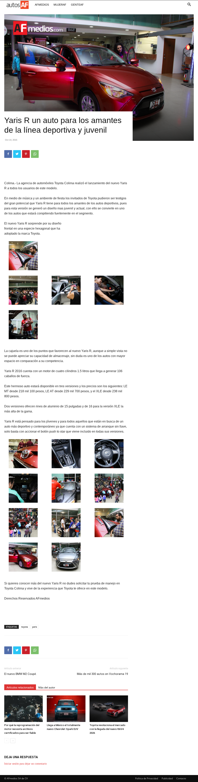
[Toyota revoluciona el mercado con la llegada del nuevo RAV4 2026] (109, 708)
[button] (189, 5)
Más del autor (46, 687)
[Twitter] (17, 154)
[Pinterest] (26, 154)
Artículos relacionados (20, 687)
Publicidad (167, 778)
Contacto (181, 778)
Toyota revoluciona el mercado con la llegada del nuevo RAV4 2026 (107, 729)
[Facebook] (8, 154)
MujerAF (60, 4)
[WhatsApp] (35, 154)
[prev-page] (6, 740)
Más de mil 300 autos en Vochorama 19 (102, 674)
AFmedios (42, 4)
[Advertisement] (66, 171)
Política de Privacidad (146, 778)
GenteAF (77, 4)
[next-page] (12, 740)
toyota (24, 626)
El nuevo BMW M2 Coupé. (20, 674)
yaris (34, 626)
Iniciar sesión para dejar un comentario (25, 763)
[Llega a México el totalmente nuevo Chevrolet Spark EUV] (66, 708)
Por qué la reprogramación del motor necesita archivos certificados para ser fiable (21, 729)
